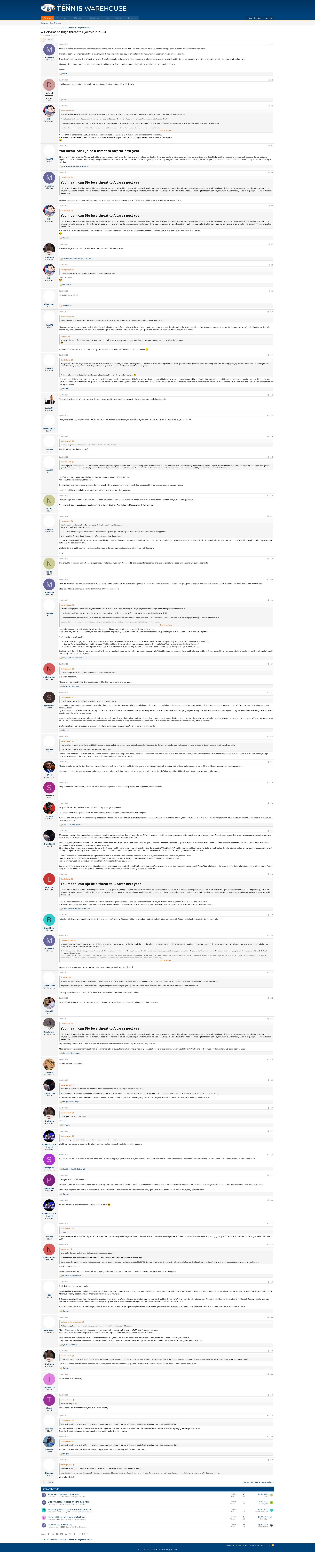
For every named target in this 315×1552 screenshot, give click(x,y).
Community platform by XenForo (157, 1550)
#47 (271, 1395)
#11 (271, 355)
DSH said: (64, 336)
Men (107, 18)
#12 (271, 395)
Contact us (230, 1545)
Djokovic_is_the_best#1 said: (71, 1322)
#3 (272, 106)
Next (50, 40)
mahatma (46, 35)
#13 (271, 416)
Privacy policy (254, 1545)
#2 (272, 80)
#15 (271, 457)
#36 (271, 1108)
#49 (271, 1436)
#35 (271, 1080)
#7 (272, 244)
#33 (271, 1019)
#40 (271, 1200)
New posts (44, 23)
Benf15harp (264, 1519)
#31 (271, 973)
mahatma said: (66, 111)
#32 (271, 998)
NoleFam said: (66, 462)
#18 (271, 559)
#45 (271, 1351)
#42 (271, 1244)
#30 (271, 935)
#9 (272, 291)
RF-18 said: (64, 977)
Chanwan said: (66, 1113)
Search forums (55, 23)
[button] (69, 18)
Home (268, 1545)
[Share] (268, 44)
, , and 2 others (77, 259)
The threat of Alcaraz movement (64, 1494)
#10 (271, 312)
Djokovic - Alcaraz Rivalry (60, 1524)
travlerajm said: (66, 1085)
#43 (271, 1282)
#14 (271, 436)
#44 (271, 1317)
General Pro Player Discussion (75, 1497)
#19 (271, 579)
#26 (271, 803)
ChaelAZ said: (65, 177)
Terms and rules (241, 1545)
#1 (272, 45)
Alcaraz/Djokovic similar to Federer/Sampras (69, 1509)
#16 (271, 496)
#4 (272, 146)
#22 (271, 692)
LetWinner (51, 1519)
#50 (271, 1460)
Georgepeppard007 (55, 1512)
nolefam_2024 (263, 1504)
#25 (271, 783)
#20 (271, 600)
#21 (271, 664)
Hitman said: (65, 1249)
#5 (272, 173)
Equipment (94, 18)
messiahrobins (263, 1527)
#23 (271, 736)
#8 (272, 265)
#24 (271, 762)
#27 (271, 831)
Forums (47, 18)
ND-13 (266, 1496)
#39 (271, 1175)
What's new (61, 18)
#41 (271, 1224)
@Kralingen (69, 1330)
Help (262, 1545)
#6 (272, 206)
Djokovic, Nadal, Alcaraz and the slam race (68, 1501)
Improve (131, 18)
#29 (271, 915)
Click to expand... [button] (166, 130)
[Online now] (49, 116)
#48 (271, 1416)
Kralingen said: (66, 270)
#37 (271, 1131)
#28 (271, 874)
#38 (271, 1154)
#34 (271, 1059)
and (75, 166)
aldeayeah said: (66, 1400)
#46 (271, 1374)
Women (118, 18)
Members (78, 18)
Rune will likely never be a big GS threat (67, 1516)
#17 (271, 516)
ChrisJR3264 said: (67, 940)
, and (74, 658)
